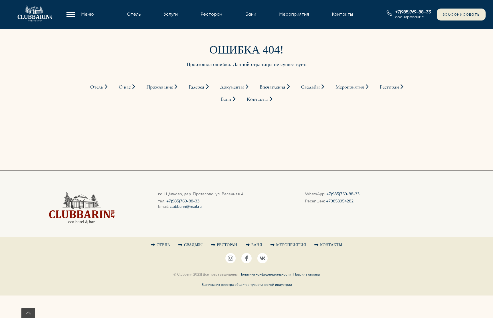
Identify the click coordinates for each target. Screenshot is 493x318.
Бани (251, 14)
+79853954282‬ (339, 201)
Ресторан (211, 14)
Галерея (125, 46)
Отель (134, 14)
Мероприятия (294, 14)
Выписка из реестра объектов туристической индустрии (246, 284)
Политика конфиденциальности (265, 274)
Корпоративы (284, 27)
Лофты (124, 27)
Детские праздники (291, 36)
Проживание (130, 18)
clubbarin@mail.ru (186, 206)
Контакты (342, 14)
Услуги (171, 14)
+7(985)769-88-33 (182, 201)
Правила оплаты (306, 274)
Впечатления (273, 87)
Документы (129, 36)
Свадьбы (278, 18)
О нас (123, 8)
